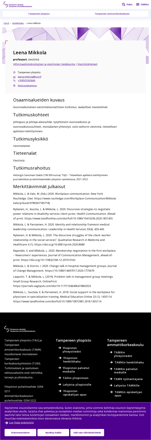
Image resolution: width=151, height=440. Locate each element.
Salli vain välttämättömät (87, 432)
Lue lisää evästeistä (21, 422)
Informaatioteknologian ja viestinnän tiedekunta (44, 64)
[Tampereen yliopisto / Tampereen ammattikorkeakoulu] (20, 4)
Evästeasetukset (20, 432)
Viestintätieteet (87, 64)
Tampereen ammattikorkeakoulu (112, 13)
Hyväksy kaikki (53, 432)
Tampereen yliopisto (39, 13)
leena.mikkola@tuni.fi (29, 76)
